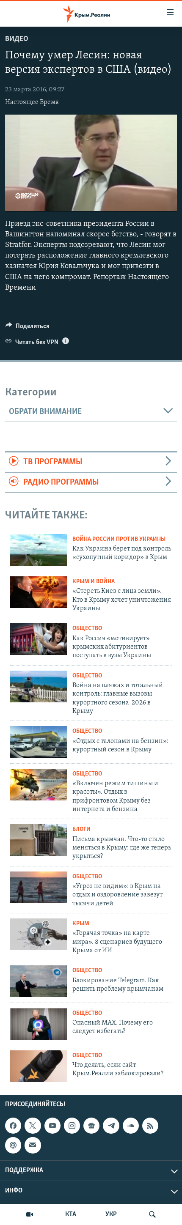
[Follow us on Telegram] (111, 1126)
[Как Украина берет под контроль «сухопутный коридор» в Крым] (38, 550)
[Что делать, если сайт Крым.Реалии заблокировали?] (38, 1066)
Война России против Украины (118, 539)
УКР (111, 1214)
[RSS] (150, 1126)
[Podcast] (13, 1145)
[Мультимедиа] (29, 1214)
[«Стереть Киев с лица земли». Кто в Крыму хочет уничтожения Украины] (38, 592)
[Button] (28, 328)
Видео (16, 39)
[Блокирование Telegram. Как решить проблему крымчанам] (38, 981)
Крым (80, 924)
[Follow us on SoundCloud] (131, 1126)
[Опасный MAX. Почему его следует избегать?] (38, 1024)
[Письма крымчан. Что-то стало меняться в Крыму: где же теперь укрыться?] (38, 840)
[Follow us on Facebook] (13, 1126)
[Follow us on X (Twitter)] (33, 1126)
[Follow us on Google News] (91, 1126)
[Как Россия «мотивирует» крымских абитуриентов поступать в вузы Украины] (38, 639)
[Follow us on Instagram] (72, 1126)
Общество (87, 628)
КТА (70, 1214)
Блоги (81, 829)
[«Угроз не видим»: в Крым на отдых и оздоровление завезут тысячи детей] (38, 887)
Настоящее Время (32, 102)
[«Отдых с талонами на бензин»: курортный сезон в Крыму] (38, 742)
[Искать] (152, 1214)
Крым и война (93, 581)
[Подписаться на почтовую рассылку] (33, 1145)
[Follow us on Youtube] (52, 1126)
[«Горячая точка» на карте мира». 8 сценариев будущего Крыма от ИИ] (38, 934)
